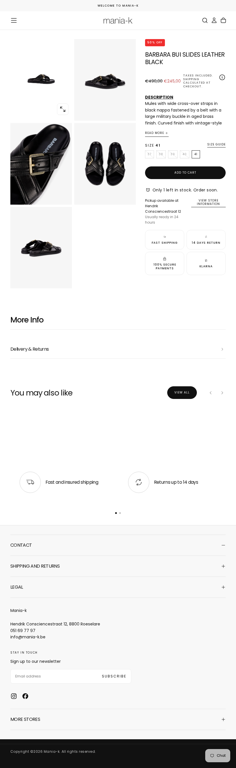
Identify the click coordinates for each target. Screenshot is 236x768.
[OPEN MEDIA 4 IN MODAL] (62, 279)
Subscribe (114, 676)
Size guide (216, 145)
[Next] (222, 392)
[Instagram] (13, 696)
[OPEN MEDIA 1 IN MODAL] (126, 111)
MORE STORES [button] (25, 719)
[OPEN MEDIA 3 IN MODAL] (126, 195)
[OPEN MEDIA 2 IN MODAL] (62, 195)
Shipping (191, 79)
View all (182, 392)
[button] (13, 20)
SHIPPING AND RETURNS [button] (35, 566)
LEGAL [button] (16, 587)
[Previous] (210, 392)
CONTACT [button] (21, 545)
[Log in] (214, 20)
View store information (208, 202)
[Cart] (223, 20)
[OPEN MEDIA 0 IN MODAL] (62, 109)
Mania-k (18, 610)
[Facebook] (25, 696)
